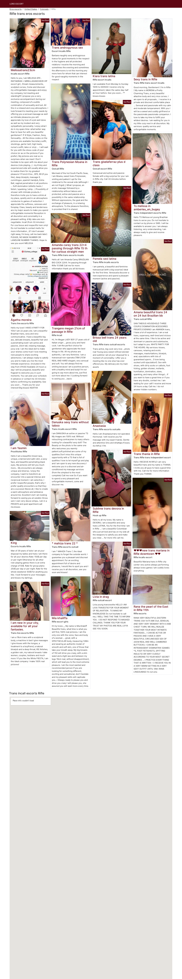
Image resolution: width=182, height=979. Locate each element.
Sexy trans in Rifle (145, 79)
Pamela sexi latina (104, 258)
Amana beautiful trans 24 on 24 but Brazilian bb (150, 314)
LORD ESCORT (17, 4)
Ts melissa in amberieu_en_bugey (147, 207)
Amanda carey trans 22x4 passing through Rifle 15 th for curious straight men (70, 248)
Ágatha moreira (21, 319)
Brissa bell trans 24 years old (109, 339)
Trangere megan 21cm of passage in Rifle (68, 330)
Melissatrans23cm (23, 70)
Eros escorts (16, 9)
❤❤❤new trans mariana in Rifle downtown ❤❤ (151, 552)
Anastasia (99, 425)
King (14, 542)
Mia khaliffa (59, 618)
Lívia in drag (101, 596)
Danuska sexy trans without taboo (70, 424)
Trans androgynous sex (67, 47)
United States (30, 9)
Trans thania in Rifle (147, 454)
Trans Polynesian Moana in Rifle (69, 163)
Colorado (44, 9)
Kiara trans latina (104, 76)
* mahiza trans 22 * (65, 543)
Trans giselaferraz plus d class (109, 163)
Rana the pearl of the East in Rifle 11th (151, 608)
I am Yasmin (19, 448)
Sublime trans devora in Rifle (108, 510)
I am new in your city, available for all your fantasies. (25, 626)
